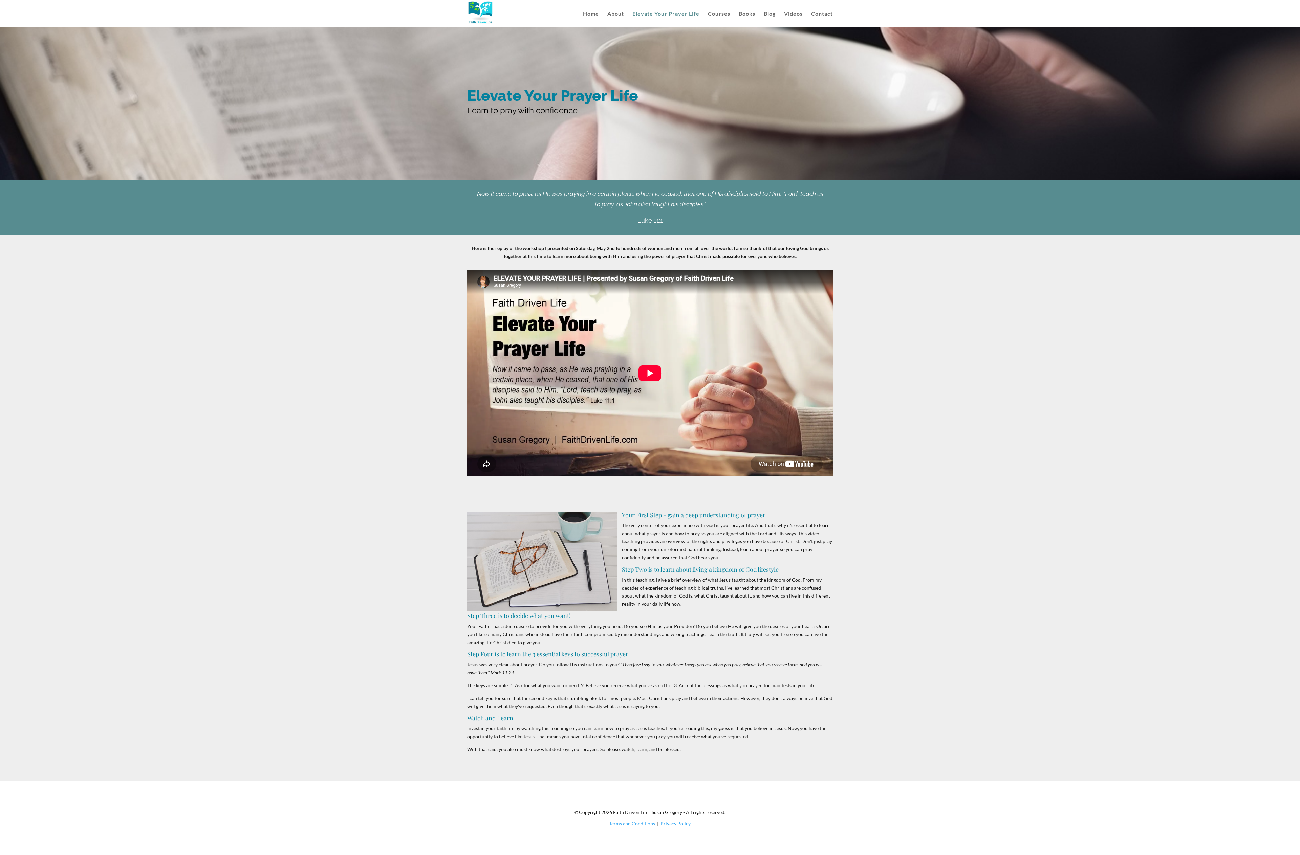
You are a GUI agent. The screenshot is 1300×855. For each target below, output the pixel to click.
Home (591, 14)
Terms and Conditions (632, 823)
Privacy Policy (675, 823)
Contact (822, 14)
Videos (793, 14)
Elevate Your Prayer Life (665, 14)
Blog (770, 14)
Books (747, 14)
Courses (719, 14)
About (615, 14)
